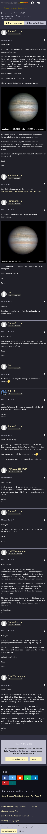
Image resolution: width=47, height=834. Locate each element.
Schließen (22, 831)
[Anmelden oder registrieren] (38, 3)
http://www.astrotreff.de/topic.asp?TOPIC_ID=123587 (21, 191)
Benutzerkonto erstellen (17, 759)
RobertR (38, 796)
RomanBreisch (8, 16)
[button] (44, 3)
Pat (32, 796)
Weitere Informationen (9, 831)
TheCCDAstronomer (21, 796)
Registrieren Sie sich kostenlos (21, 751)
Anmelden (35, 759)
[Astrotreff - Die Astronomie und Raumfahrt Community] (15, 3)
